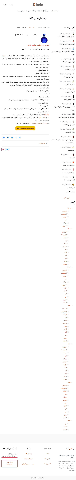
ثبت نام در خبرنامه (10, 463)
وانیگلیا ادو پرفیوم (69, 99)
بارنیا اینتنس (71, 187)
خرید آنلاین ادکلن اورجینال (39, 123)
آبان (65, 252)
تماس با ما (21, 11)
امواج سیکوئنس (70, 69)
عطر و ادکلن (67, 198)
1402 (69, 305)
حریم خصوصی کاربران (28, 464)
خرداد (65, 217)
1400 (69, 382)
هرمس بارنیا (71, 150)
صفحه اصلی (54, 11)
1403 (69, 267)
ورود (12, 5)
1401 (69, 344)
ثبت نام (5, 5)
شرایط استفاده (28, 459)
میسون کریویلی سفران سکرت (66, 36)
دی (66, 258)
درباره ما (28, 11)
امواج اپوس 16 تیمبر (69, 125)
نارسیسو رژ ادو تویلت (69, 165)
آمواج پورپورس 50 (69, 180)
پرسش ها (28, 453)
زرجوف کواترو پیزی (69, 77)
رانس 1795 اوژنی (70, 84)
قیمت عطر (42, 117)
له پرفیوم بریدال (70, 92)
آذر (66, 255)
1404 (69, 229)
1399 (69, 421)
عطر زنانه (46, 114)
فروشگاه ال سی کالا (43, 11)
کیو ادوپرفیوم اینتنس (68, 172)
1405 (69, 208)
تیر (66, 220)
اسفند (65, 264)
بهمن (65, 261)
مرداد (65, 223)
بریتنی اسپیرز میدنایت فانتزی (25, 35)
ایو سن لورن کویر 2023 (68, 62)
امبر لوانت (72, 157)
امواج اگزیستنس (70, 132)
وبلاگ (34, 11)
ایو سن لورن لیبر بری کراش (67, 44)
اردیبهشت (64, 214)
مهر (66, 249)
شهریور (65, 226)
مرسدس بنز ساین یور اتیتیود (66, 117)
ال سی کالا (31, 28)
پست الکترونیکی (13, 454)
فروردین (64, 211)
